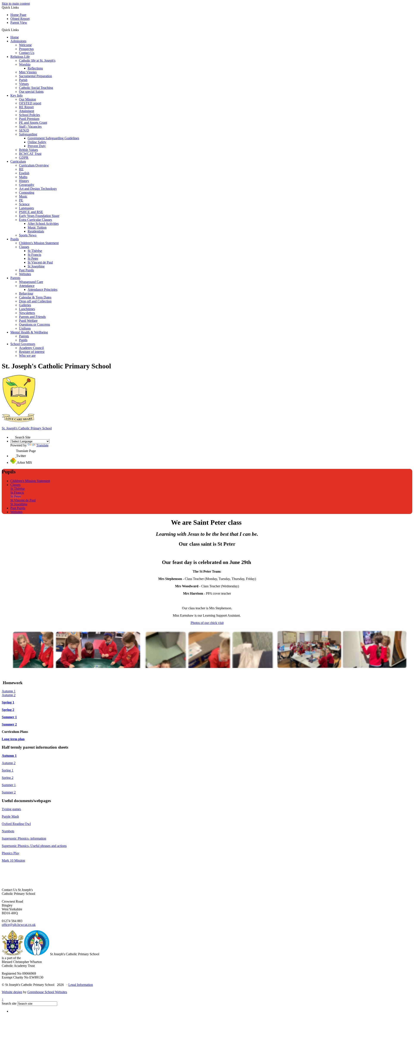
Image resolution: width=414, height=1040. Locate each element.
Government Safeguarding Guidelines (53, 138)
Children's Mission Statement (39, 243)
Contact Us (26, 53)
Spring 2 (8, 710)
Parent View (18, 22)
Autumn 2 (9, 695)
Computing (26, 192)
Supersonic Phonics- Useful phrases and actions (34, 846)
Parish (23, 80)
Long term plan (13, 739)
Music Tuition (37, 227)
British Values (28, 150)
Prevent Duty (37, 146)
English (24, 173)
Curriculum (18, 161)
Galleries (25, 305)
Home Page (18, 15)
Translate (42, 445)
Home (14, 37)
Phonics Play (10, 853)
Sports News (27, 235)
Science (24, 204)
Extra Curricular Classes (35, 220)
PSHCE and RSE (31, 212)
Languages (26, 208)
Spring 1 (8, 702)
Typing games (11, 809)
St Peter (33, 258)
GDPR (23, 157)
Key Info (16, 95)
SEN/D (24, 130)
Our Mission (27, 99)
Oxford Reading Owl (16, 824)
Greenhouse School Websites (47, 992)
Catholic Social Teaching (36, 88)
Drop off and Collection (35, 301)
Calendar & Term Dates (35, 297)
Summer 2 (9, 724)
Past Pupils (26, 270)
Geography (26, 185)
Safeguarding (28, 134)
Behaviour (26, 293)
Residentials (36, 231)
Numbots (8, 831)
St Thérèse (35, 251)
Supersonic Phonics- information (24, 838)
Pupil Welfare (28, 320)
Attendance (26, 285)
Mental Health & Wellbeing (29, 332)
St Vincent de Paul (40, 262)
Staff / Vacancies (30, 126)
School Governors (22, 344)
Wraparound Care (31, 282)
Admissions (18, 41)
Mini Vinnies (28, 72)
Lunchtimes (27, 309)
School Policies (29, 115)
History (24, 181)
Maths (23, 177)
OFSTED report (30, 103)
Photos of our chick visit (207, 623)
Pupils (14, 239)
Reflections (35, 68)
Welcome (25, 45)
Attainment (26, 111)
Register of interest (31, 351)
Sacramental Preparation (35, 76)
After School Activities (43, 223)
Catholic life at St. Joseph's (37, 60)
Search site (9, 1003)
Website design (12, 992)
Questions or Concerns (34, 324)
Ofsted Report (20, 18)
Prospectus (26, 49)
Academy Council (31, 348)
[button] (20, 29)
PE (21, 200)
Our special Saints (31, 91)
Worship (24, 64)
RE (21, 169)
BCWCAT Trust (30, 154)
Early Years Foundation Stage (39, 216)
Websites (25, 274)
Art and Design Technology (38, 188)
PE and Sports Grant (33, 122)
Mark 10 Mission (13, 860)
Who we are (27, 355)
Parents (15, 278)
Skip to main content (16, 3)
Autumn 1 (9, 691)
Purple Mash (10, 816)
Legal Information (80, 985)
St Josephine (36, 266)
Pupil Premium (29, 119)
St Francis (34, 254)
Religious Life (20, 56)
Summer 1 (9, 717)
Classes (24, 247)
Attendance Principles (42, 289)
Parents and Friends (32, 317)
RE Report (26, 107)
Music (23, 196)
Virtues (24, 84)
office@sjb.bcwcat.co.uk (19, 925)
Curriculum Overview (34, 165)
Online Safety (37, 142)
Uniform (25, 328)
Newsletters (27, 313)
